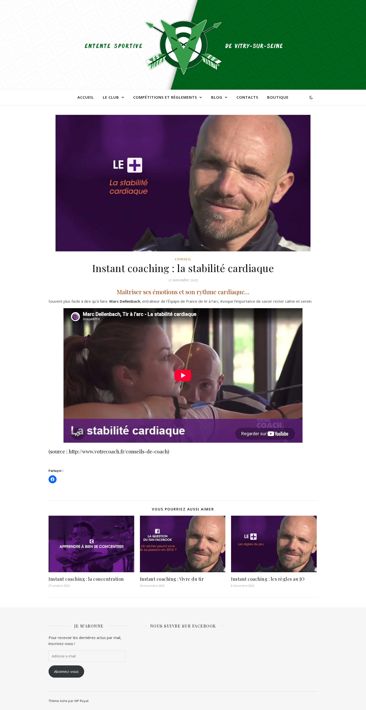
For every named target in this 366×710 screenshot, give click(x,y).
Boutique (278, 97)
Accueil (85, 97)
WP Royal (81, 701)
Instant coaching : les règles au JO (268, 579)
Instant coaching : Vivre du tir (172, 579)
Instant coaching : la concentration (86, 579)
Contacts (247, 97)
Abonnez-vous (66, 671)
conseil (183, 259)
